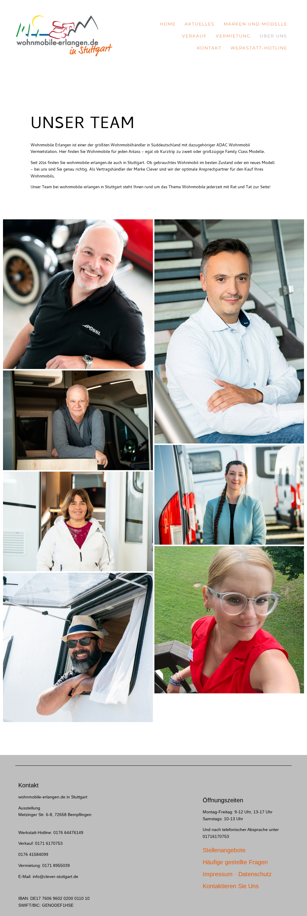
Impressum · (220, 874)
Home (168, 24)
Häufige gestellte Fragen (235, 862)
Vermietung (233, 36)
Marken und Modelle (255, 24)
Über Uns (273, 36)
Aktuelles (200, 24)
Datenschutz (255, 874)
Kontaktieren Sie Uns (231, 886)
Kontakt (209, 48)
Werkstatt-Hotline (259, 48)
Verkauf (194, 36)
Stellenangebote (224, 850)
